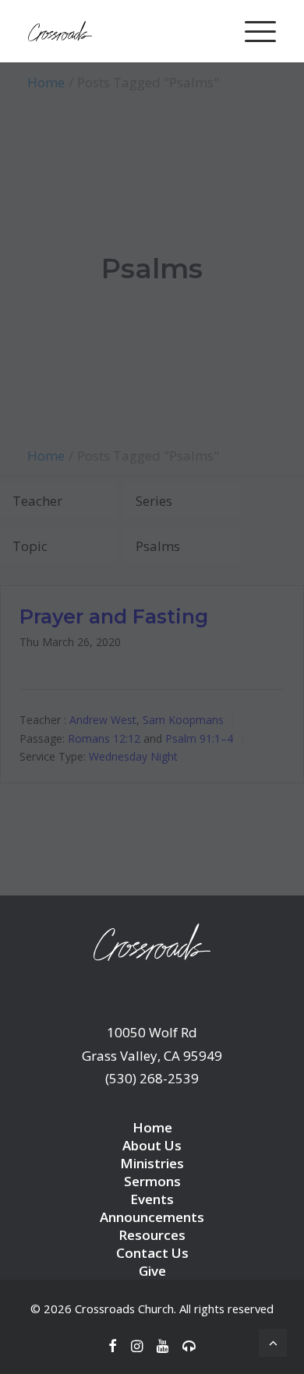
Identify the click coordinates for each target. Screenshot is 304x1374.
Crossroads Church (124, 1308)
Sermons (152, 1181)
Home (152, 1127)
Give (152, 1271)
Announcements (152, 1217)
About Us (152, 1145)
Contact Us (152, 1253)
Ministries (152, 1163)
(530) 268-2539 (152, 1078)
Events (152, 1199)
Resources (152, 1235)
